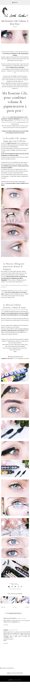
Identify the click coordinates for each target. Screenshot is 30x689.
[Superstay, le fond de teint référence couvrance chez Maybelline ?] (4, 599)
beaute (15, 588)
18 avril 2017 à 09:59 (21, 618)
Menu (15, 2)
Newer (3, 607)
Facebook (26, 358)
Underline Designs (17, 680)
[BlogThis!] (12, 586)
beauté (19, 588)
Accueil (15, 607)
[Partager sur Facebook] (18, 586)
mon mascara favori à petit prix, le (12, 309)
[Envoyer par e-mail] (8, 586)
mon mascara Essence (18, 290)
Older (26, 607)
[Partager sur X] (15, 586)
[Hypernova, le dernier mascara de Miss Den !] (11, 599)
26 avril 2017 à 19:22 (13, 630)
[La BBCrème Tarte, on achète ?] (18, 599)
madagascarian (9, 618)
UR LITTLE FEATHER (16, 679)
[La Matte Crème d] (25, 599)
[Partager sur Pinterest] (21, 586)
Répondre (5, 624)
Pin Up (22, 309)
